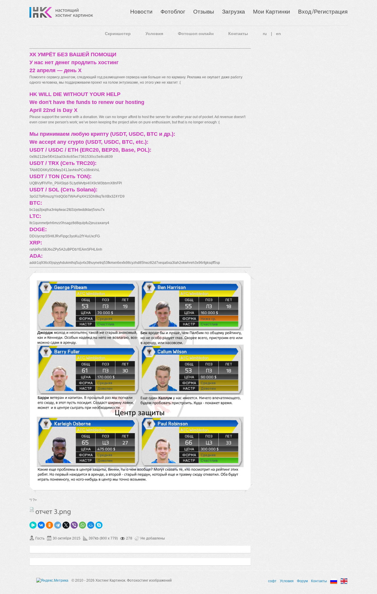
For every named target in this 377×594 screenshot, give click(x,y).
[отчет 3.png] (140, 480)
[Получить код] (31, 509)
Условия (154, 33)
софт (272, 581)
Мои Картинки (271, 12)
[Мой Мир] (90, 525)
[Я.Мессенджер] (33, 525)
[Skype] (98, 525)
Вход (304, 12)
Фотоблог (173, 12)
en (278, 33)
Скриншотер (118, 33)
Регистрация (331, 12)
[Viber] (74, 525)
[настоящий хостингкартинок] (74, 12)
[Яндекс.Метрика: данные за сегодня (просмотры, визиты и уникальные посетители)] (52, 580)
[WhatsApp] (82, 525)
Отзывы (203, 12)
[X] (66, 525)
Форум (302, 581)
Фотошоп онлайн (196, 33)
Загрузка (233, 12)
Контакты (238, 33)
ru (265, 33)
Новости (141, 12)
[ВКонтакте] (41, 525)
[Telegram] (57, 525)
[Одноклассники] (49, 525)
